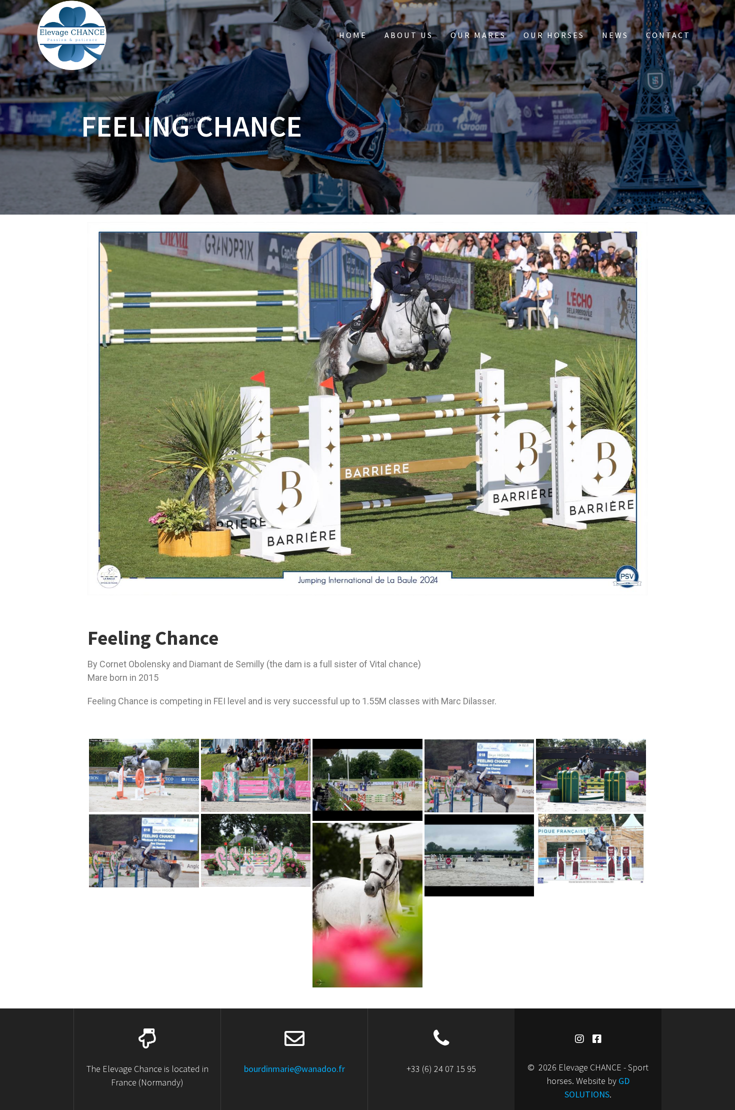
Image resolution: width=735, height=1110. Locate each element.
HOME (353, 35)
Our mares (478, 35)
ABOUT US (408, 35)
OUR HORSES (554, 35)
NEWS (615, 35)
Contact (668, 35)
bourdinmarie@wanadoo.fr (294, 1068)
